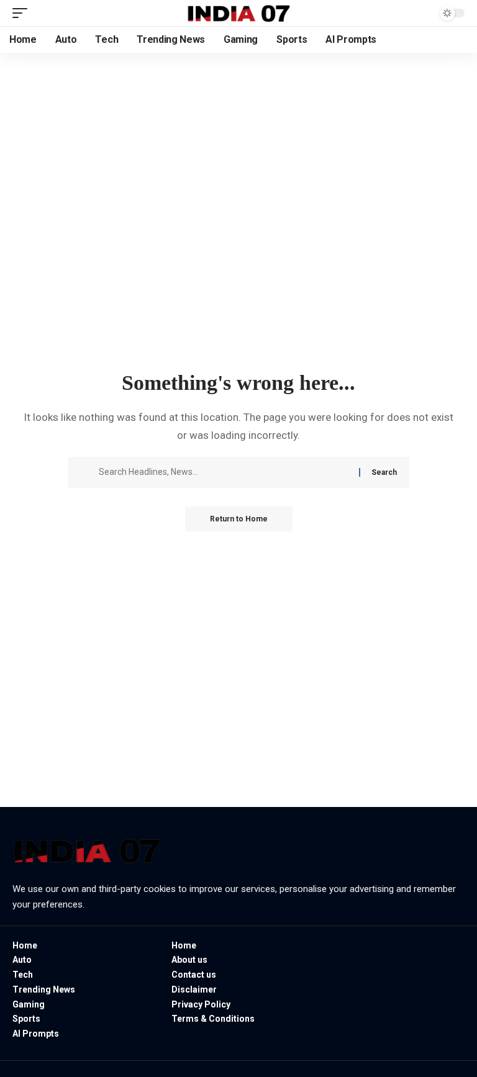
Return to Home (239, 519)
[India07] (238, 13)
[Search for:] (224, 472)
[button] (23, 13)
